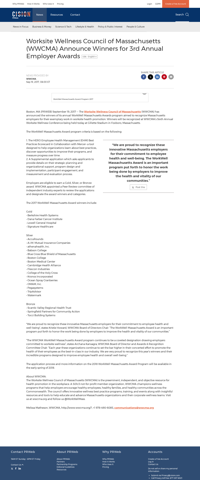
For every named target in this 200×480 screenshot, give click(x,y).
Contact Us (16, 465)
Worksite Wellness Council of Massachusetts (112, 114)
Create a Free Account (175, 4)
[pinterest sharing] (164, 77)
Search (179, 14)
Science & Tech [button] (63, 26)
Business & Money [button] (41, 26)
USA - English (88, 56)
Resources (56, 14)
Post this (140, 190)
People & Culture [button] (136, 26)
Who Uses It (48, 4)
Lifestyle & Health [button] (84, 26)
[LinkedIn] (20, 468)
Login (149, 4)
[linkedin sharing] (157, 77)
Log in (151, 461)
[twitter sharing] (150, 77)
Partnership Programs (67, 464)
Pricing (60, 4)
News (39, 14)
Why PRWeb (18, 4)
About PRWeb (63, 459)
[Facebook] (15, 468)
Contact (75, 14)
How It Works (33, 4)
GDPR (158, 4)
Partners (61, 461)
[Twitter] (12, 468)
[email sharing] (171, 77)
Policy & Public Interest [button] (110, 26)
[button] (100, 94)
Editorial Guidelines (66, 467)
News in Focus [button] (20, 26)
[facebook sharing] (143, 77)
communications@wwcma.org (134, 410)
